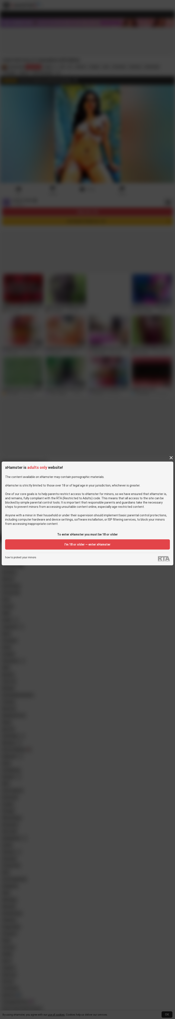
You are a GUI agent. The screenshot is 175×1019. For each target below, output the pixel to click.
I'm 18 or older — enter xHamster (87, 544)
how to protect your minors (20, 557)
